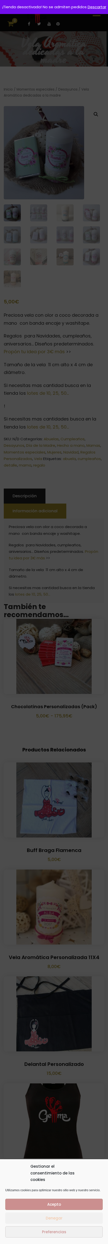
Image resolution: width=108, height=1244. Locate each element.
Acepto (54, 1204)
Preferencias (54, 1231)
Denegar (54, 1218)
